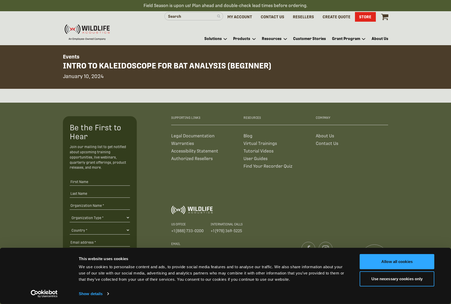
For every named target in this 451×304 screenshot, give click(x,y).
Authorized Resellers (192, 158)
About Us (325, 135)
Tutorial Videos (259, 151)
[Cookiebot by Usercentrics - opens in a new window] (44, 294)
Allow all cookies (397, 261)
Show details (91, 293)
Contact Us (327, 143)
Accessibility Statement (194, 151)
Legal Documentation (193, 135)
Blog (248, 135)
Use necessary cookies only (397, 278)
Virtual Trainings (260, 143)
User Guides (256, 158)
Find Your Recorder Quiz (268, 166)
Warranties (182, 143)
